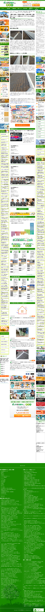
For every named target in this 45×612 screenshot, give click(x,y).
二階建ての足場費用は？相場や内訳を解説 (40, 238)
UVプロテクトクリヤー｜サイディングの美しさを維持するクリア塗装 (33, 574)
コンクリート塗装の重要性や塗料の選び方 (4, 286)
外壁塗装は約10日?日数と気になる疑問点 (40, 187)
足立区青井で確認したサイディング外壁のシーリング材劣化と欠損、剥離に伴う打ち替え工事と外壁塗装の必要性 (40, 20)
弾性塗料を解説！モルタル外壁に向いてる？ (40, 330)
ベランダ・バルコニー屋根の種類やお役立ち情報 (4, 291)
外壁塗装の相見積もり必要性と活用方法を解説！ (40, 173)
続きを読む (13, 325)
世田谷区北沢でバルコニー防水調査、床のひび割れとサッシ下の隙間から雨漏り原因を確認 (40, 52)
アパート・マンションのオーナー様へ (40, 152)
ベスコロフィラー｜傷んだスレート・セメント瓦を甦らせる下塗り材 (33, 566)
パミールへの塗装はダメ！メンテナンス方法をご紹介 (40, 287)
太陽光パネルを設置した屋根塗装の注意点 (40, 281)
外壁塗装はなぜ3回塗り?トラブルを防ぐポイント (5, 218)
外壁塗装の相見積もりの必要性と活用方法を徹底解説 (8, 548)
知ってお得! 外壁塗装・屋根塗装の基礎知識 (7, 519)
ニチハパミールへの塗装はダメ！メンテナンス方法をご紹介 (9, 577)
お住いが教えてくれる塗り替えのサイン (4, 142)
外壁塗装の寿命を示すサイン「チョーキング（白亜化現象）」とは (10, 537)
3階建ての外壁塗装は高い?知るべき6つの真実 (40, 195)
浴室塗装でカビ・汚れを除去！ (4, 280)
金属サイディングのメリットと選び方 (4, 256)
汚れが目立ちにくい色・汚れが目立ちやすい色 (41, 106)
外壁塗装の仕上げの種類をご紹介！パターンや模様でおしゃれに (10, 597)
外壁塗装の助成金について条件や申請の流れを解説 (31, 506)
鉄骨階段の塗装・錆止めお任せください (4, 272)
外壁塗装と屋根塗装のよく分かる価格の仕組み (30, 472)
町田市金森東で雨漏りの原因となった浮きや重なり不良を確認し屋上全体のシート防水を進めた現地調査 (40, 29)
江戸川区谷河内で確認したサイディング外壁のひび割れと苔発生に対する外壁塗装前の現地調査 (40, 42)
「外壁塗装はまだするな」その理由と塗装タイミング (4, 150)
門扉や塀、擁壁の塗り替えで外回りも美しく (30, 501)
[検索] (44, 55)
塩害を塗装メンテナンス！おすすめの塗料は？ (4, 305)
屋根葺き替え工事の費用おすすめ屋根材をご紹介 (4, 164)
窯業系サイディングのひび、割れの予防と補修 (40, 249)
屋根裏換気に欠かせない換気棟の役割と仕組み (4, 302)
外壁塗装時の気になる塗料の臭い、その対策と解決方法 (8, 515)
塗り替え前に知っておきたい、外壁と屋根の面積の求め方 (9, 560)
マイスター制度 (3, 479)
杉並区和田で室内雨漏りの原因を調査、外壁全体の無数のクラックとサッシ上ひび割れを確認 (40, 24)
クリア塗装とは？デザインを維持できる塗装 (4, 188)
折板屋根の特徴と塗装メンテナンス (4, 261)
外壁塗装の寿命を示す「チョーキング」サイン (4, 194)
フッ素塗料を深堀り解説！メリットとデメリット (40, 327)
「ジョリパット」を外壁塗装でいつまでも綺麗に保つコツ (9, 562)
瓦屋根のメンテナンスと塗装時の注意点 (4, 264)
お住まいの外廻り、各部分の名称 (5, 526)
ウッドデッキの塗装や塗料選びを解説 (4, 278)
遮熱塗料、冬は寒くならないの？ (28, 590)
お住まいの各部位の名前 (4, 169)
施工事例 (8, 8)
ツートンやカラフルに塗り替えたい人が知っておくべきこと (41, 113)
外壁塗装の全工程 (4, 147)
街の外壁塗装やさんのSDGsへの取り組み (6, 488)
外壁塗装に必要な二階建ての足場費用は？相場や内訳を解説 (32, 558)
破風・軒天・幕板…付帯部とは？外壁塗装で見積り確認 (31, 525)
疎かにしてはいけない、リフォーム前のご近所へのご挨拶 (9, 514)
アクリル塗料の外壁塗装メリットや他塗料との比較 (4, 180)
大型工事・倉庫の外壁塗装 (27, 552)
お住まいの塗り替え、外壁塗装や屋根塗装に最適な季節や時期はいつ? (10, 536)
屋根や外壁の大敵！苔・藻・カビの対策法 (40, 279)
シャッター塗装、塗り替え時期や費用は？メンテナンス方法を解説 (33, 543)
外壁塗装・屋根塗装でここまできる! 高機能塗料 (7, 544)
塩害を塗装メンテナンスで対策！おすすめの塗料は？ (8, 574)
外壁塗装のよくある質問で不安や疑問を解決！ (40, 165)
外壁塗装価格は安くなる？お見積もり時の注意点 (4, 159)
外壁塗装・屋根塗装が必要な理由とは (6, 520)
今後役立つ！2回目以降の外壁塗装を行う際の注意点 (31, 500)
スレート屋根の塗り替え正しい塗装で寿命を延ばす (4, 248)
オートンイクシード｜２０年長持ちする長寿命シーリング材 (32, 579)
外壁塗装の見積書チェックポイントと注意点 (40, 179)
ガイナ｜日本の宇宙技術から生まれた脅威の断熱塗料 (31, 577)
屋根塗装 (4, 49)
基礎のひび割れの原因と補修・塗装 (39, 300)
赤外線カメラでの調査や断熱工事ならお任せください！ (31, 491)
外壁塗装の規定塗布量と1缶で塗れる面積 (40, 273)
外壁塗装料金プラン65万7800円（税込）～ (30, 477)
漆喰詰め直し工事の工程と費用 (40, 265)
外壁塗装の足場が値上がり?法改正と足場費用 (40, 235)
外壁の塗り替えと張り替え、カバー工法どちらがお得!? (8, 525)
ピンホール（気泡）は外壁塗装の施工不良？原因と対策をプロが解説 (10, 543)
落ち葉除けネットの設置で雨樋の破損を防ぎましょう (31, 535)
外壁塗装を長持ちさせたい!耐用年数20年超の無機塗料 (40, 225)
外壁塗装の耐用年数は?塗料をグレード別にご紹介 (4, 172)
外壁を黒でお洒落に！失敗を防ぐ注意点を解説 (40, 317)
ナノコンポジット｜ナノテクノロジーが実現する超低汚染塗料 (32, 572)
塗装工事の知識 (3, 134)
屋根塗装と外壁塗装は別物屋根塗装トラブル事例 (4, 213)
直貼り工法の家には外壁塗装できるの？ (40, 252)
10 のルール (2, 478)
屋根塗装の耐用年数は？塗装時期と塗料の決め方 (40, 306)
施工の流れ (25, 8)
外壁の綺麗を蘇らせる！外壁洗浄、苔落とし (40, 276)
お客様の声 (14, 8)
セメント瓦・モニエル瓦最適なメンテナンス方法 (4, 267)
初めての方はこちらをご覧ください (29, 471)
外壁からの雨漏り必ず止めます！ (28, 490)
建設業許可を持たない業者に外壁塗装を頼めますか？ (8, 489)
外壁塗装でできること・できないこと (4, 210)
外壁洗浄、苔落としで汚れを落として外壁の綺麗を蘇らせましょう (33, 547)
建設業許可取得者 (4, 344)
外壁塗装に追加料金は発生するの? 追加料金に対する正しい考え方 (33, 507)
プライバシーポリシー (4, 494)
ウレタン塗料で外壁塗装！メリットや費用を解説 (4, 183)
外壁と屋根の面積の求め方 (4, 316)
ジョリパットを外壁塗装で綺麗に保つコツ (40, 268)
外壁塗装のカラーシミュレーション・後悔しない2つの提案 (9, 507)
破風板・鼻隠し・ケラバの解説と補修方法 (4, 224)
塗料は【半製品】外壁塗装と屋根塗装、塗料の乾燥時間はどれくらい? (10, 555)
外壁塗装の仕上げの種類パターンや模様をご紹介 (40, 333)
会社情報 (2, 483)
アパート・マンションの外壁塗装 (28, 553)
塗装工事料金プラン (31, 8)
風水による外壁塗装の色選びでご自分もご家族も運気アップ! (9, 508)
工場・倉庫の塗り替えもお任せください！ (40, 149)
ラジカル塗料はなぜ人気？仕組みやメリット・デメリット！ (9, 596)
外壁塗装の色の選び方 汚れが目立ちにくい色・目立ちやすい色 (9, 503)
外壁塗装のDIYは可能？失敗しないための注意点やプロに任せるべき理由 (11, 524)
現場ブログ (15, 11)
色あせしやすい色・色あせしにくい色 (41, 110)
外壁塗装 (4, 47)
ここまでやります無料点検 (36, 8)
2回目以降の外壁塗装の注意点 (39, 211)
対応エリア (2, 485)
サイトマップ (3, 352)
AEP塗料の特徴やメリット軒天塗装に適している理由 (40, 344)
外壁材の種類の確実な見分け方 (39, 200)
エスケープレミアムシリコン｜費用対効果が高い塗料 (31, 568)
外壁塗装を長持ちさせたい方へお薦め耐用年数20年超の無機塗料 (33, 596)
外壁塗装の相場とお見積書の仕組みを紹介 (40, 176)
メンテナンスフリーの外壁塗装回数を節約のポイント (40, 203)
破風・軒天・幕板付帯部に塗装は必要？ (4, 221)
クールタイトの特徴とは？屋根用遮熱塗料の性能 (40, 338)
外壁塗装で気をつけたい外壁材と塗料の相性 (4, 321)
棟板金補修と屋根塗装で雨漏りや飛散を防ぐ (4, 288)
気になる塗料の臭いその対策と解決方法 (40, 192)
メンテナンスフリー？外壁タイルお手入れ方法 (40, 260)
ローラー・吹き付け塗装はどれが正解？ (40, 271)
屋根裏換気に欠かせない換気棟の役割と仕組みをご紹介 (8, 573)
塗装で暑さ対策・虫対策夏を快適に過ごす (4, 191)
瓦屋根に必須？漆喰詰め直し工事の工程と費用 (30, 520)
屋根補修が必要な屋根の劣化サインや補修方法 (4, 245)
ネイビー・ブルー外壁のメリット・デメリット (40, 311)
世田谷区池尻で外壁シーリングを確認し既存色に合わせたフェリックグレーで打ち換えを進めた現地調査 (40, 16)
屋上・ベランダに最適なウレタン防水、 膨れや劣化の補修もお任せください (11, 572)
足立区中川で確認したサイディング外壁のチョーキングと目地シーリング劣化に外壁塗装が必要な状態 (40, 37)
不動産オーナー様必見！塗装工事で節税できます (40, 230)
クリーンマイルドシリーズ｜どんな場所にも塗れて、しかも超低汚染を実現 (34, 578)
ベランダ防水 (4, 55)
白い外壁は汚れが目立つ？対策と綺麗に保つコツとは (40, 319)
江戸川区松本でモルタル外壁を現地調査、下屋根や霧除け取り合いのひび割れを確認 (40, 45)
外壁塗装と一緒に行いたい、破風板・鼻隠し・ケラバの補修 (32, 526)
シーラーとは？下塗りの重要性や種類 (40, 222)
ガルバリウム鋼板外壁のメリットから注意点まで (40, 206)
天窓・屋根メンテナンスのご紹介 (4, 232)
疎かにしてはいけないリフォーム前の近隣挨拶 (40, 189)
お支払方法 (2, 484)
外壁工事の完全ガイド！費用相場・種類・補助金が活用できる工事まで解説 (11, 513)
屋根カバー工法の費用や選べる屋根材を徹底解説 (4, 167)
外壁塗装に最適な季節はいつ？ (4, 177)
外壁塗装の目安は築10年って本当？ (4, 145)
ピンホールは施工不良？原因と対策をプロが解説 (4, 204)
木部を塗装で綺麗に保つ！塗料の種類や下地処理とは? (40, 284)
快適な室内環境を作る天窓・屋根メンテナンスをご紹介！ (32, 530)
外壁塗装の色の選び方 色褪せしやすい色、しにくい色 (8, 502)
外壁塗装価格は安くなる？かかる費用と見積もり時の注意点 (32, 483)
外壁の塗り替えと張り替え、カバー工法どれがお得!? (40, 197)
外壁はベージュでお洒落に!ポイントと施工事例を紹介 (40, 322)
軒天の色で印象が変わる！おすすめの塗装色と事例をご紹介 (32, 529)
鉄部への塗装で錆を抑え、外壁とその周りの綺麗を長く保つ (32, 537)
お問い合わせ (3, 349)
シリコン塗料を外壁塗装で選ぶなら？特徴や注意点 (4, 186)
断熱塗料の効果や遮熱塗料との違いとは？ (40, 289)
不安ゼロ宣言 (3, 482)
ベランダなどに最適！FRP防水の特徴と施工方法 (4, 297)
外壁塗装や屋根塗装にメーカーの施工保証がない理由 (40, 227)
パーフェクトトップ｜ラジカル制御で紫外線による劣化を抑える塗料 (33, 561)
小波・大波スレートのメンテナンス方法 (4, 324)
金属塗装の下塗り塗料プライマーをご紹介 (40, 219)
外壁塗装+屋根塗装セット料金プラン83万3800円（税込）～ (32, 479)
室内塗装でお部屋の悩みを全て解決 (29, 502)
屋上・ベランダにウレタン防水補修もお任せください (4, 299)
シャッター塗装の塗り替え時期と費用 (4, 283)
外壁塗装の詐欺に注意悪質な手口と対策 (40, 184)
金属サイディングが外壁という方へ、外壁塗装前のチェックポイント (33, 606)
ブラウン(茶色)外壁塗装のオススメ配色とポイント (40, 325)
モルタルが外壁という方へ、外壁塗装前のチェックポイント (32, 603)
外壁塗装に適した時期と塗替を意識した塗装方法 (4, 175)
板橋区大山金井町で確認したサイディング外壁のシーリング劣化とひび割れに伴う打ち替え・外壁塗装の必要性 (40, 33)
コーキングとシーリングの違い (4, 310)
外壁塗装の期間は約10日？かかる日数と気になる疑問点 (8, 509)
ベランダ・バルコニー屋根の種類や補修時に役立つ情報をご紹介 (10, 568)
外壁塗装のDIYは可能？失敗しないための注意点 (40, 243)
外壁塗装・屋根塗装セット (4, 52)
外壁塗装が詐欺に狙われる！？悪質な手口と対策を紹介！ (9, 549)
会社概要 (42, 8)
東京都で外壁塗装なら (4, 341)
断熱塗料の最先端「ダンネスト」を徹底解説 (40, 292)
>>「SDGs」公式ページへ (4, 382)
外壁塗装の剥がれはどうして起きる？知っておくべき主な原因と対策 (40, 48)
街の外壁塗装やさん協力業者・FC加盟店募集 (7, 491)
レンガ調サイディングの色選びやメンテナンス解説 (4, 199)
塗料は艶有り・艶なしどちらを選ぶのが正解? (40, 254)
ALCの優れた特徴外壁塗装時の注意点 (4, 313)
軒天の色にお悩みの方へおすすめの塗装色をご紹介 (4, 229)
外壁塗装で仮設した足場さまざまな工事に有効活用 (40, 233)
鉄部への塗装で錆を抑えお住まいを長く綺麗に (4, 269)
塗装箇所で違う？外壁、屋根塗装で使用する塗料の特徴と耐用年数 (33, 591)
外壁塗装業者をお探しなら (4, 490)
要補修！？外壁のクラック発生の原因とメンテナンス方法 (9, 538)
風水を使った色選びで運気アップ (41, 103)
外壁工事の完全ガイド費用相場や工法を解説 (4, 153)
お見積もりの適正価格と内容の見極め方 (40, 181)
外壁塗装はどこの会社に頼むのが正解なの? (7, 554)
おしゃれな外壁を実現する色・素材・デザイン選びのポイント (9, 585)
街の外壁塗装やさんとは (4, 471)
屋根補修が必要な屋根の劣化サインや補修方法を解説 (31, 536)
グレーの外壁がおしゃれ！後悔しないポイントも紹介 (40, 314)
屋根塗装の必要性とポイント (28, 494)
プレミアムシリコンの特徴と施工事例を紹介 (40, 335)
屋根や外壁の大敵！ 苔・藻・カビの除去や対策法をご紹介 (32, 548)
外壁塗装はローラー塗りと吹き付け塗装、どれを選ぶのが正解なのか (10, 556)
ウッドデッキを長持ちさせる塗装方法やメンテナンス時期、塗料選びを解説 (34, 541)
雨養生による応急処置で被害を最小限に (40, 298)
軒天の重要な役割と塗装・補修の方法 (4, 226)
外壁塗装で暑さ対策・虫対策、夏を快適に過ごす (31, 555)
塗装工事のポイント (4, 139)
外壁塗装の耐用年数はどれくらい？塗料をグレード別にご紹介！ (10, 533)
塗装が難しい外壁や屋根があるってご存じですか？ (40, 246)
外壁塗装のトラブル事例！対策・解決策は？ (40, 303)
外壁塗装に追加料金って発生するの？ (40, 170)
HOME (11, 11)
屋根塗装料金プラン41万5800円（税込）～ (30, 478)
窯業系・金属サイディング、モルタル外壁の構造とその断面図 (9, 561)
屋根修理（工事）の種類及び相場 (4, 161)
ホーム (3, 8)
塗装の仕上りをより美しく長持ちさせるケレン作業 (4, 207)
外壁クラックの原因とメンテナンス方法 (4, 196)
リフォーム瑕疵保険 (4, 477)
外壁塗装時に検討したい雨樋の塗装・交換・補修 (4, 237)
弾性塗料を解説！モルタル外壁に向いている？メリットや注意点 (10, 595)
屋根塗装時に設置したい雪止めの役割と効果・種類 (4, 240)
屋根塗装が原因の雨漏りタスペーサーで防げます (4, 251)
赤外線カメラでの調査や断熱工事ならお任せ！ (4, 156)
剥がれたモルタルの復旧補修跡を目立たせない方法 (4, 202)
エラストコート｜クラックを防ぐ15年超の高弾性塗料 (31, 573)
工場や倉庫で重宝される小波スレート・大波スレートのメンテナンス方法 (11, 565)
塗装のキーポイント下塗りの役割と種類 (40, 216)
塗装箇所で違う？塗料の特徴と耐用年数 (40, 214)
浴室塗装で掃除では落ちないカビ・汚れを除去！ (31, 542)
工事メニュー (19, 8)
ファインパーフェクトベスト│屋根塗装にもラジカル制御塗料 (32, 562)
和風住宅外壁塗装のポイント (40, 262)
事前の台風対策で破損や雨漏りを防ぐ (40, 295)
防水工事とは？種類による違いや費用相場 (4, 294)
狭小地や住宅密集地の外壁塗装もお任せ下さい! (4, 253)
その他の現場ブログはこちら (30, 371)
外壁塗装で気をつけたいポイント (4, 215)
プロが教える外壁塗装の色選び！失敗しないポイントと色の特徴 (10, 501)
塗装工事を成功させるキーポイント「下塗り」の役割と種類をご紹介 (33, 600)
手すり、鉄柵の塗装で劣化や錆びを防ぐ (4, 275)
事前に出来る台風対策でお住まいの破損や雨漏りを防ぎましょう (10, 579)
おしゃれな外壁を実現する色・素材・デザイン (40, 309)
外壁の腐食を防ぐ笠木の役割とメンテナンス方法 (4, 234)
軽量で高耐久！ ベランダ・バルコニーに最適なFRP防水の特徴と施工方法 (11, 571)
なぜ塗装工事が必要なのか (4, 137)
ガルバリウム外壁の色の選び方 (40, 208)
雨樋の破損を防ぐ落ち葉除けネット (4, 242)
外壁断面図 (3, 318)
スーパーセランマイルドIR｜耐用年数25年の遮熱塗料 (31, 565)
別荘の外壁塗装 (26, 554)
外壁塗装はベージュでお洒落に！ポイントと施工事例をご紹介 (9, 591)
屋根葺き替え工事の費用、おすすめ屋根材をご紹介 (31, 496)
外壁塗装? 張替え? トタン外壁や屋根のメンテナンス (31, 512)
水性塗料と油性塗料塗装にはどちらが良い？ (40, 257)
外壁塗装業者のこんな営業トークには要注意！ (40, 241)
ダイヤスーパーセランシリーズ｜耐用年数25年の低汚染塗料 (32, 567)
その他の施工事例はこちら (30, 274)
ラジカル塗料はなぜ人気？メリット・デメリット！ (40, 341)
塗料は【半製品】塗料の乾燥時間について (4, 307)
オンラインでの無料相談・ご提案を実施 (40, 162)
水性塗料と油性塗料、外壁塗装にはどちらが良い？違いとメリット (33, 595)
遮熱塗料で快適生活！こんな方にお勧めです (30, 571)
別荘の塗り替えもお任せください (40, 154)
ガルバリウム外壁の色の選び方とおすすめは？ (7, 532)
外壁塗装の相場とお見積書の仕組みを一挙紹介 (30, 482)
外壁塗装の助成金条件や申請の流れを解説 (40, 168)
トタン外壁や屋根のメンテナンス (4, 259)
